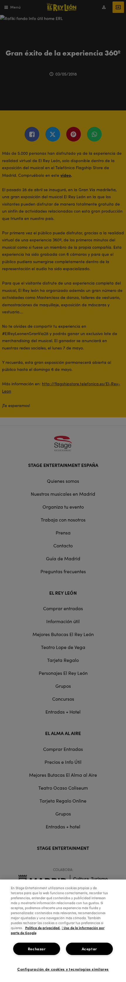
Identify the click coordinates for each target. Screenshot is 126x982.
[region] (63, 931)
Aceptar (89, 948)
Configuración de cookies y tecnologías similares (63, 968)
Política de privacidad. (42, 927)
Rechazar (37, 948)
